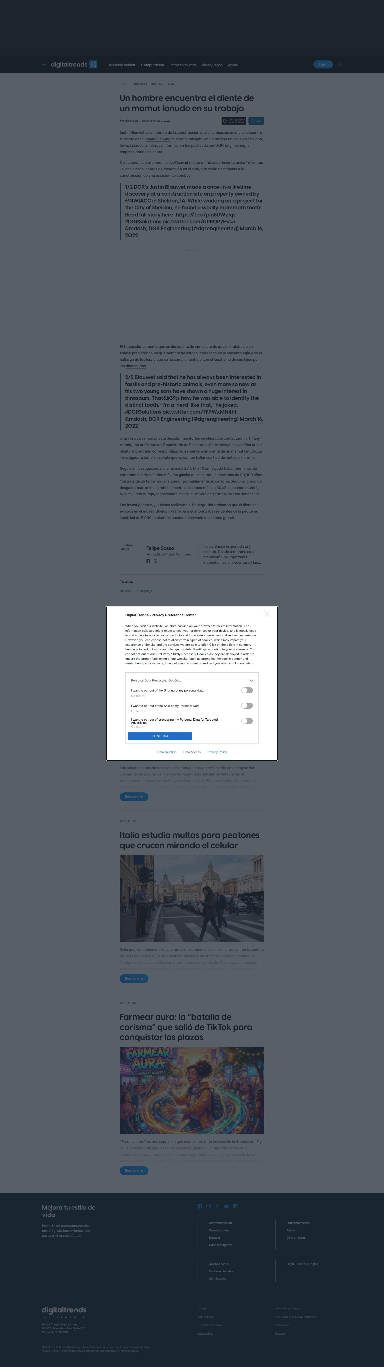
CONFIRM (160, 736)
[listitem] (192, 680)
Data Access (192, 752)
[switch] (247, 690)
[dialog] (192, 683)
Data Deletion (166, 752)
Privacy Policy (217, 752)
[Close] (269, 615)
